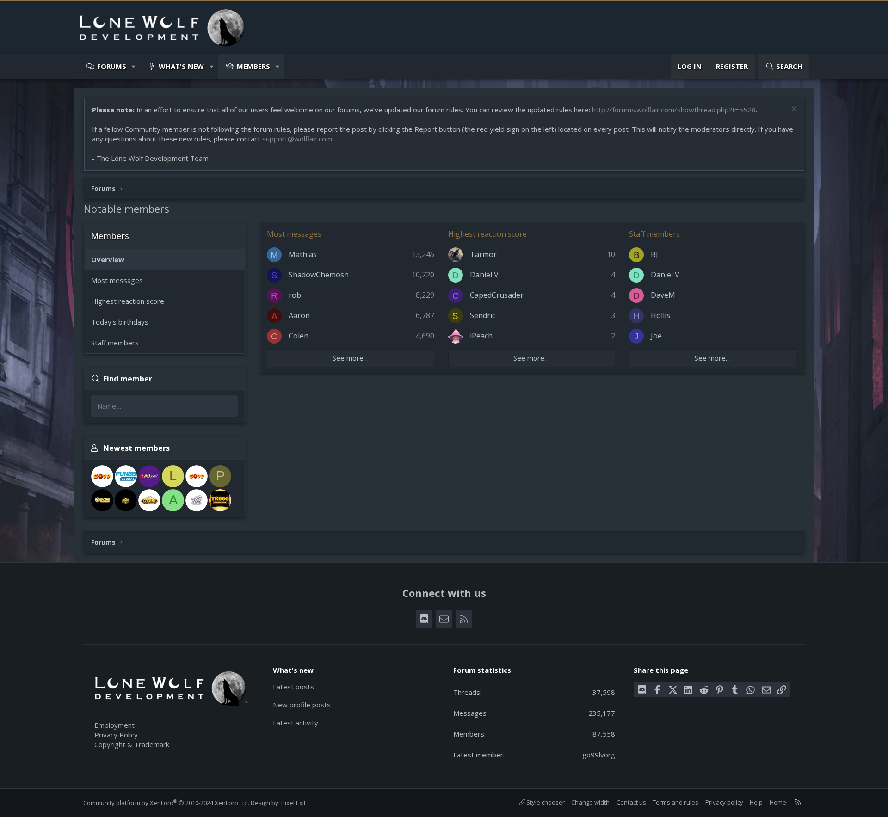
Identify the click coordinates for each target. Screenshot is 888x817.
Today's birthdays (119, 321)
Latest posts (293, 686)
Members (253, 66)
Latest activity (295, 722)
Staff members (115, 342)
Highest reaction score (127, 301)
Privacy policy (724, 802)
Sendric (482, 315)
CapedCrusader (497, 295)
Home (778, 802)
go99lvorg (598, 754)
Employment (114, 725)
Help (756, 802)
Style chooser (545, 802)
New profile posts (302, 704)
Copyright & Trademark (131, 744)
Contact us (631, 802)
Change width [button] (590, 802)
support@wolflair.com (297, 138)
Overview (107, 259)
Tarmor (483, 254)
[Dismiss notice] (793, 110)
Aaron (299, 315)
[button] (134, 66)
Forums (111, 66)
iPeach (481, 336)
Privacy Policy (116, 734)
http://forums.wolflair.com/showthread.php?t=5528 (674, 109)
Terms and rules (675, 802)
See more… (351, 357)
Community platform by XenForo (166, 803)
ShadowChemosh (319, 275)
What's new (181, 66)
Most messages (117, 280)
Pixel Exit (293, 803)
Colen (298, 336)
